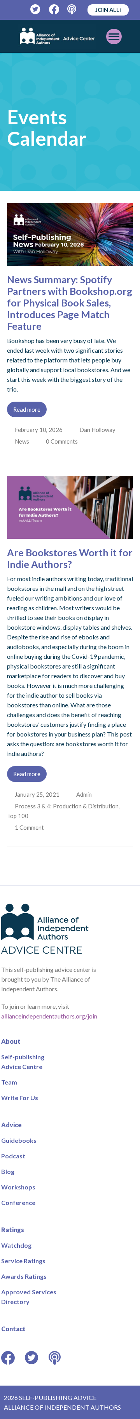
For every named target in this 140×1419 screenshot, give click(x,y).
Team (9, 1082)
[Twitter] (35, 9)
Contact (13, 1328)
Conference (18, 1202)
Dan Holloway (98, 429)
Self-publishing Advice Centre (22, 1061)
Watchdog (16, 1245)
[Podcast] (72, 9)
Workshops (18, 1187)
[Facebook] (54, 9)
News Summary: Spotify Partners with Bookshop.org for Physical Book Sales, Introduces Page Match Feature (69, 302)
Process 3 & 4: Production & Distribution (67, 806)
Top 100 (17, 815)
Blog (7, 1171)
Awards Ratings (24, 1276)
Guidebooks (19, 1140)
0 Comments (64, 441)
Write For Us (19, 1097)
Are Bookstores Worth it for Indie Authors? (70, 558)
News (23, 441)
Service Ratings (23, 1260)
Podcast (13, 1156)
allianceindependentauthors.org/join (49, 1016)
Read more (26, 409)
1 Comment (30, 827)
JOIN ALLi (108, 9)
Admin (85, 794)
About (11, 1041)
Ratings (12, 1229)
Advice (11, 1124)
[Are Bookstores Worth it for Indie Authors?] (70, 534)
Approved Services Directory (28, 1296)
